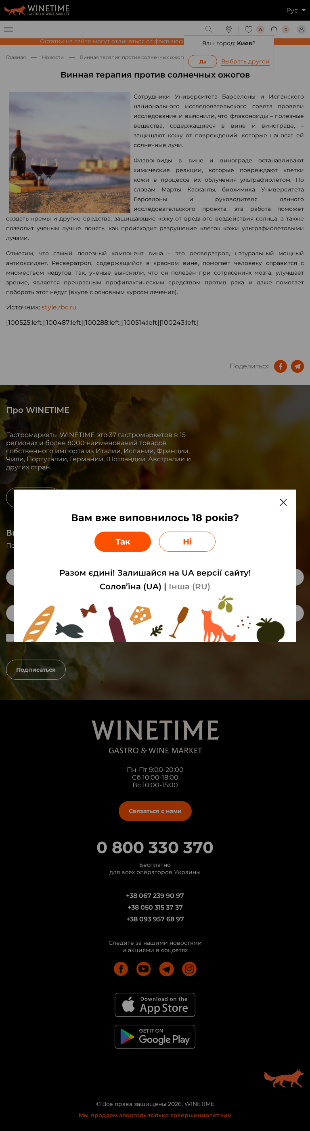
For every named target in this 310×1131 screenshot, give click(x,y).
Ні (187, 542)
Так (122, 542)
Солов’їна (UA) (130, 586)
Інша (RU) (189, 586)
